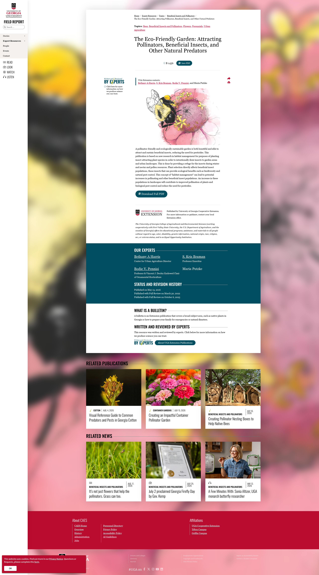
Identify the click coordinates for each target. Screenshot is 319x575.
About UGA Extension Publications (175, 342)
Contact (6, 56)
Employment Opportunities (193, 556)
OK (10, 568)
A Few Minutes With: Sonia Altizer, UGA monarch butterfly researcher (232, 493)
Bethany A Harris (146, 83)
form (36, 562)
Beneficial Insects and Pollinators (181, 16)
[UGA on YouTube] (158, 570)
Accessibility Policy (112, 533)
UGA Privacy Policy (190, 562)
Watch (10, 72)
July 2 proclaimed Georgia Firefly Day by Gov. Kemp (172, 493)
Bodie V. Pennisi (180, 83)
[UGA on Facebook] (145, 570)
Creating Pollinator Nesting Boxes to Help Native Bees (231, 421)
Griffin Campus (199, 533)
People (6, 46)
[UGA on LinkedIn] (161, 570)
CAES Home (80, 525)
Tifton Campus (199, 529)
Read (10, 62)
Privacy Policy (110, 529)
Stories (6, 36)
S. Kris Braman (163, 83)
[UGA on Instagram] (153, 570)
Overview (79, 529)
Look (10, 67)
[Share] (229, 78)
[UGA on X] (149, 570)
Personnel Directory (113, 525)
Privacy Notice (56, 559)
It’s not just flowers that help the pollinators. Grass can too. (109, 493)
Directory (133, 559)
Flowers (187, 26)
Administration (81, 537)
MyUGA (133, 562)
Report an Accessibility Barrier (247, 556)
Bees (145, 26)
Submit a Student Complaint (247, 559)
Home (136, 16)
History (78, 533)
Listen (10, 77)
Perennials (197, 26)
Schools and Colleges (137, 556)
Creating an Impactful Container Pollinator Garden (168, 417)
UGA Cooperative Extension (206, 525)
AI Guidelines (110, 537)
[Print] (229, 82)
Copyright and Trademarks (193, 559)
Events (6, 51)
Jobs (76, 540)
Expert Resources (12, 41)
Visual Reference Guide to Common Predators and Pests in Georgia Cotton (113, 417)
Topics (161, 16)
